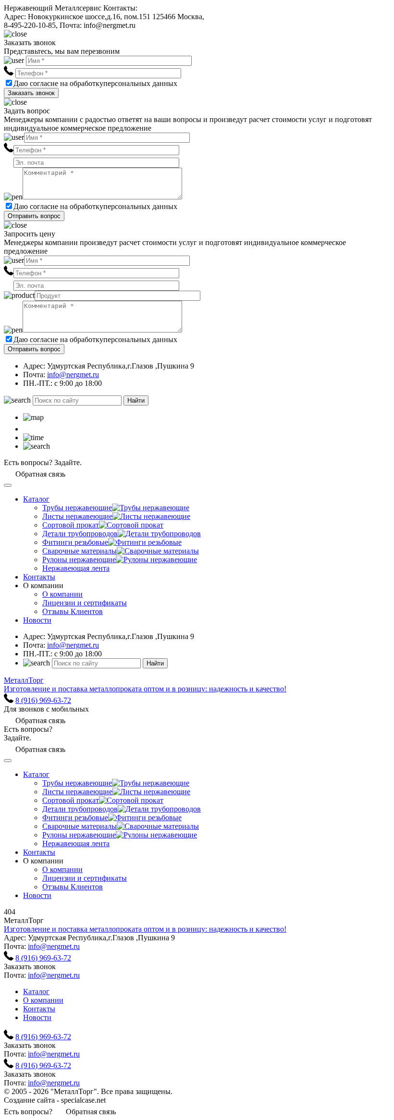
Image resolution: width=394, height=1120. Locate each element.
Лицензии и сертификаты (84, 603)
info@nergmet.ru (73, 374)
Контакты (39, 577)
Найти (136, 400)
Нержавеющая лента (76, 568)
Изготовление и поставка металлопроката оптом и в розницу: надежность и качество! (145, 929)
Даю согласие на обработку (58, 83)
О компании (62, 594)
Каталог (36, 499)
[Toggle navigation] (8, 485)
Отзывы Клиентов (72, 611)
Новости (37, 620)
